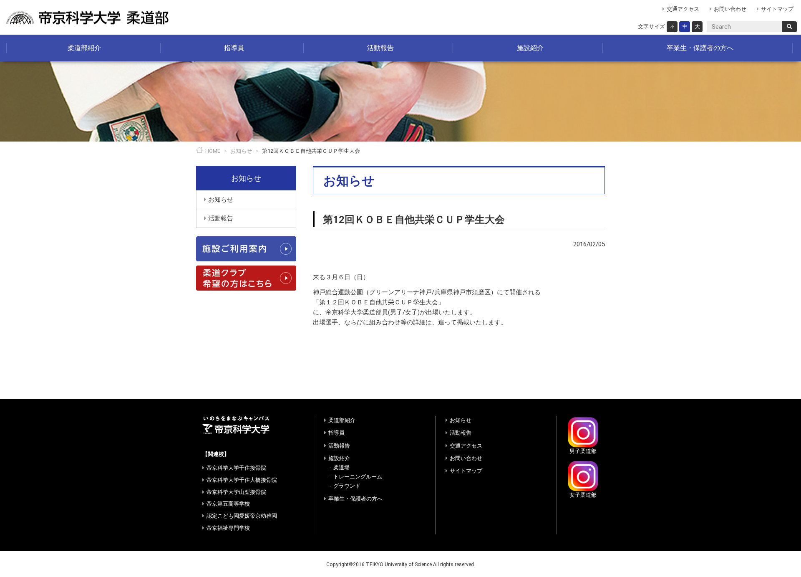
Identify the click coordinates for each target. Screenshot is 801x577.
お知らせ (241, 151)
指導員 (234, 48)
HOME (212, 151)
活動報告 (380, 48)
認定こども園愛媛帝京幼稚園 (242, 516)
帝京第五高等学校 (228, 504)
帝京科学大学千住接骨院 (236, 468)
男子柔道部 (583, 451)
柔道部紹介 (84, 48)
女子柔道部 (583, 495)
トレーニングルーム (357, 476)
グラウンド (346, 486)
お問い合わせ (730, 9)
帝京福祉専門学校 (228, 528)
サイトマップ (777, 9)
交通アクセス (683, 9)
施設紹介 (530, 48)
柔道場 (341, 467)
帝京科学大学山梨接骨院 (236, 492)
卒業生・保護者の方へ (700, 48)
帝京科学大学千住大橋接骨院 (242, 480)
